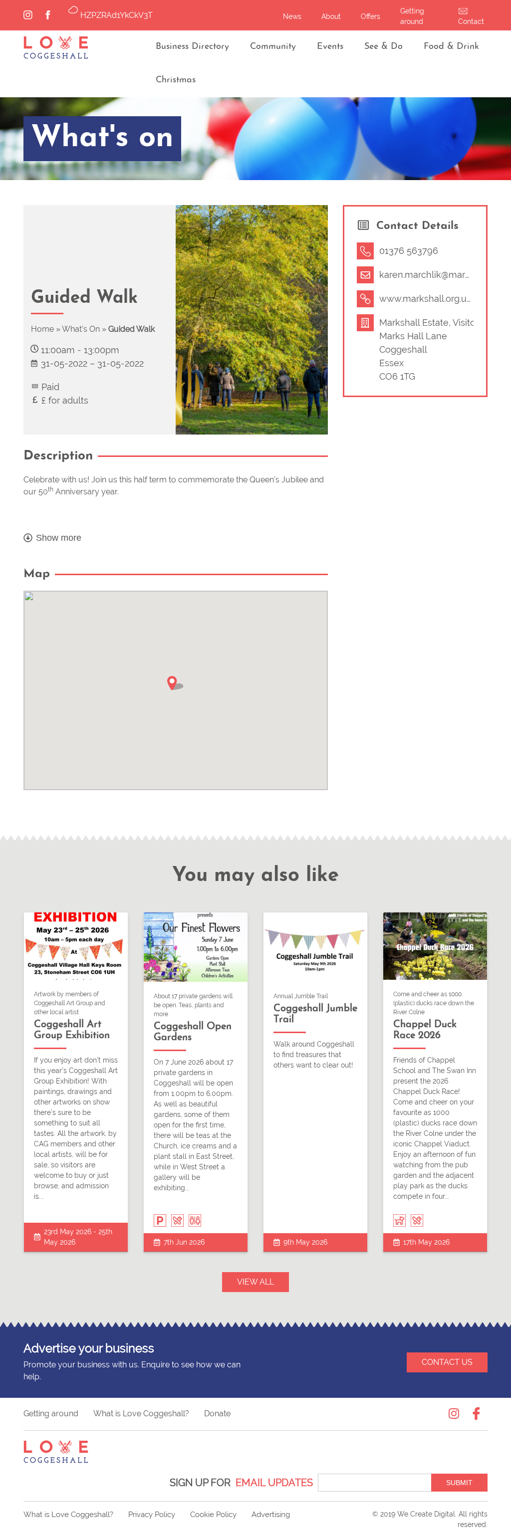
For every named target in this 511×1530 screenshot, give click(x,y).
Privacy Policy (151, 1514)
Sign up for (241, 1483)
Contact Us (447, 1362)
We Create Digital (426, 1514)
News (292, 16)
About (331, 16)
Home (42, 329)
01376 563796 (408, 250)
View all (255, 1282)
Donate (217, 1413)
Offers (370, 16)
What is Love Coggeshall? (141, 1413)
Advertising (271, 1514)
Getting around (50, 1413)
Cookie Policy (213, 1514)
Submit (459, 1483)
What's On (81, 329)
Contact (471, 21)
